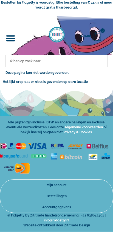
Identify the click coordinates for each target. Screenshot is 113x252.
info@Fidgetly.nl (56, 220)
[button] (10, 38)
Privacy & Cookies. (78, 132)
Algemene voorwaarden (84, 127)
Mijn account (57, 185)
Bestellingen (57, 196)
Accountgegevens (56, 207)
